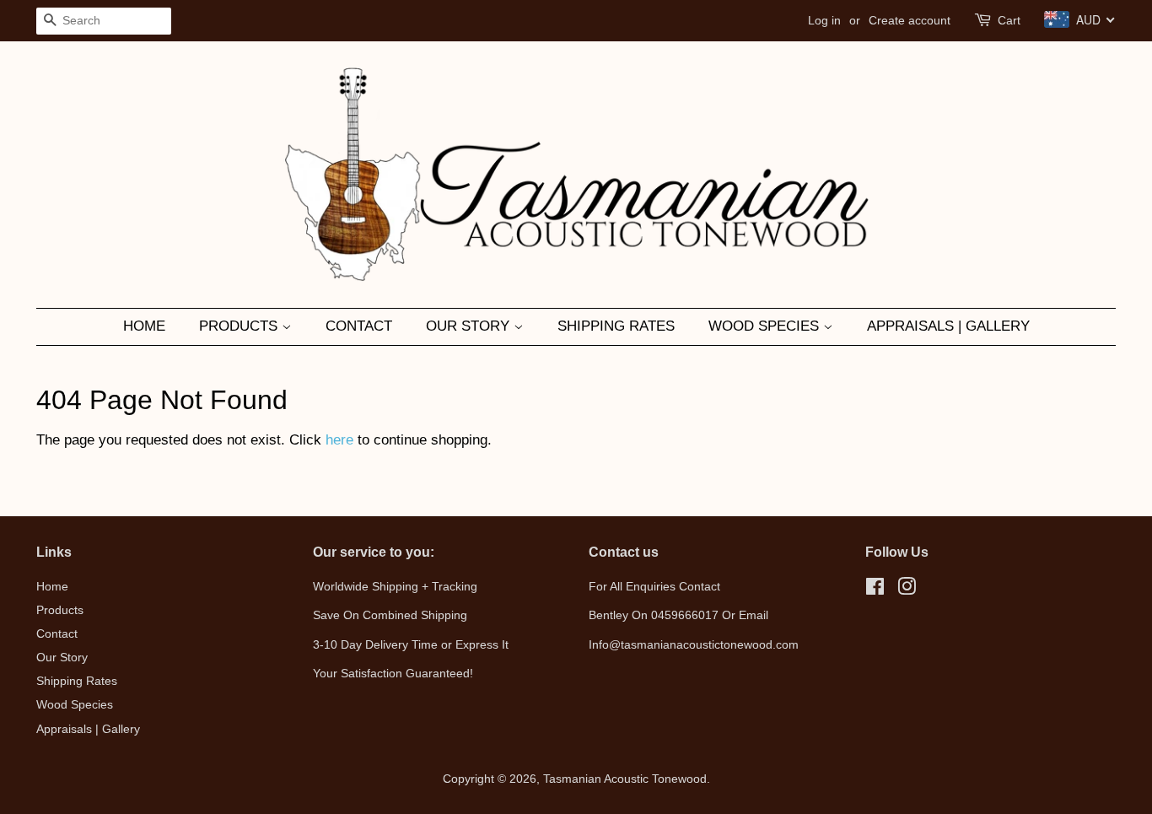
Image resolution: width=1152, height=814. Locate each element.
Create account (909, 20)
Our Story (470, 326)
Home (144, 326)
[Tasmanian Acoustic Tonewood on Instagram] (906, 589)
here (339, 440)
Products (240, 326)
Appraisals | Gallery (948, 326)
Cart (1009, 20)
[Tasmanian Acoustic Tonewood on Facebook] (875, 589)
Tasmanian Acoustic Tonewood (625, 778)
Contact (359, 326)
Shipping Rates (616, 326)
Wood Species (765, 326)
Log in (824, 20)
